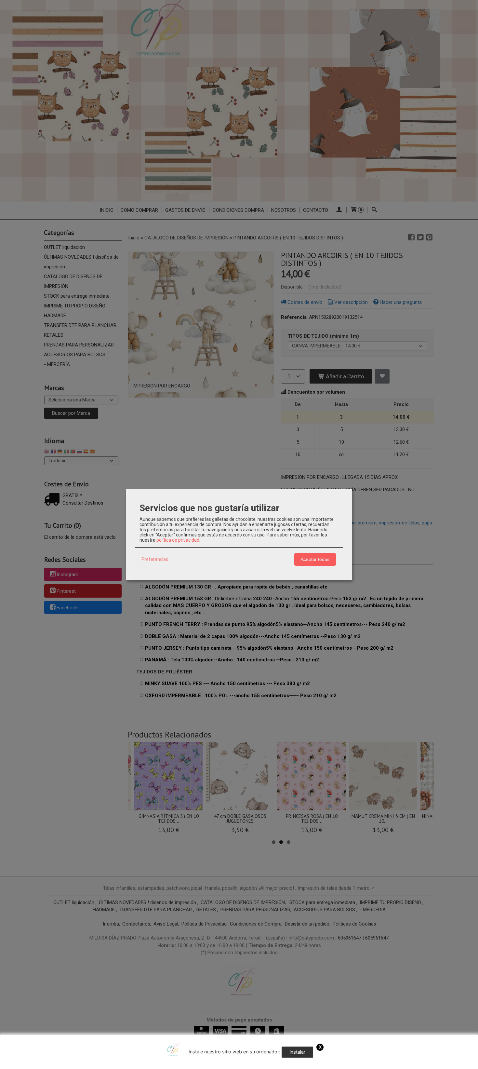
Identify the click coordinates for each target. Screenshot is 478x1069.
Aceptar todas (315, 559)
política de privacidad (177, 540)
